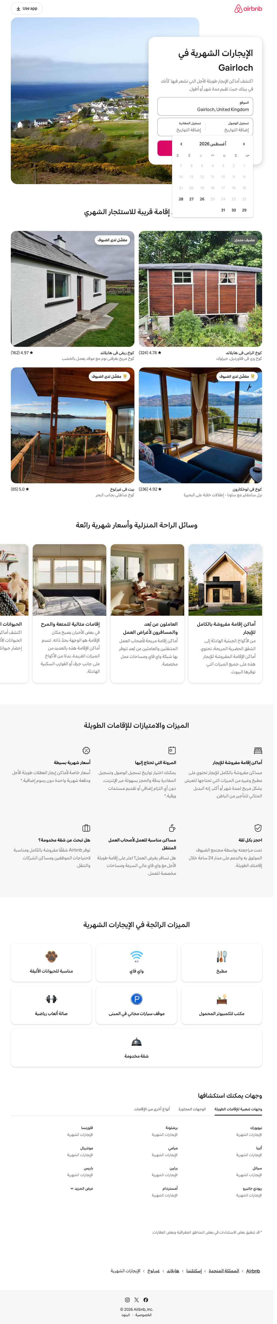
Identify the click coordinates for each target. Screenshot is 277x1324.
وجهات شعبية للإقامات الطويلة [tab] (238, 1109)
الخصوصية (143, 1314)
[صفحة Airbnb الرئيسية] (248, 8)
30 (234, 210)
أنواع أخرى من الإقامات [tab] (152, 1109)
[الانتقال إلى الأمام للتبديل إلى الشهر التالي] (181, 144)
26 (202, 199)
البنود (125, 1314)
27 (191, 199)
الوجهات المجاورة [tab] (192, 1109)
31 (223, 210)
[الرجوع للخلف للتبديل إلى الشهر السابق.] (243, 144)
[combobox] (205, 109)
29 (244, 210)
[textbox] (229, 130)
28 (181, 199)
